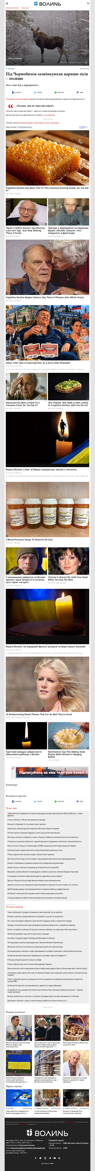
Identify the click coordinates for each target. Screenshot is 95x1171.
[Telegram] (50, 1158)
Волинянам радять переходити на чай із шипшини (39, 123)
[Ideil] (47, 1163)
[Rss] (59, 1158)
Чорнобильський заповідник (17, 99)
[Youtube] (54, 1158)
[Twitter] (40, 1158)
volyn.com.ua (70, 1122)
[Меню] (7, 3)
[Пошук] (88, 3)
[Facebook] (35, 1158)
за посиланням (49, 115)
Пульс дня (25, 8)
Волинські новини (12, 8)
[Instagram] (45, 1158)
